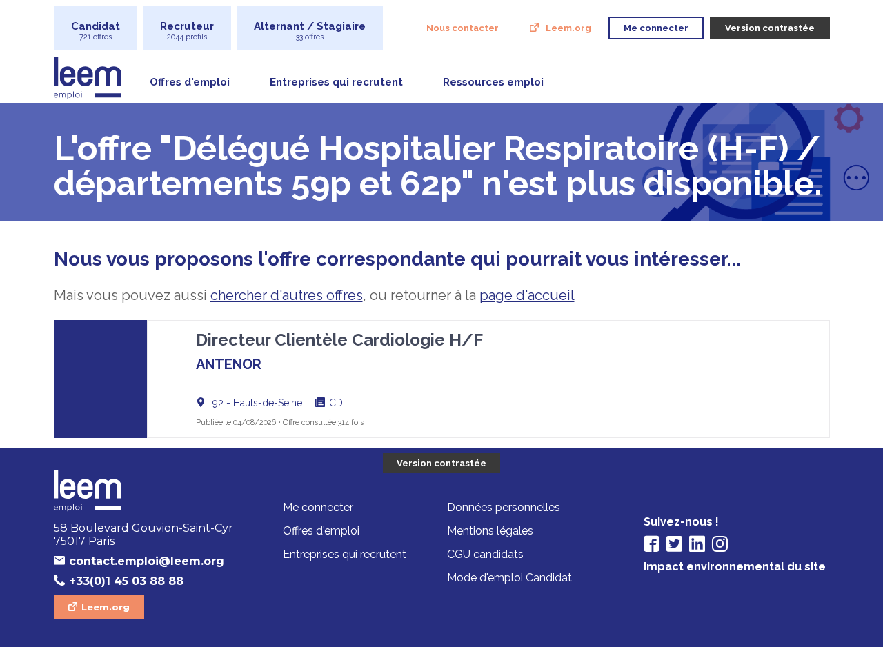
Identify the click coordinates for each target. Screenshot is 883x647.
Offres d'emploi (190, 82)
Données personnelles (503, 507)
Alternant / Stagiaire (310, 30)
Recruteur (187, 30)
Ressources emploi (493, 82)
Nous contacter (462, 28)
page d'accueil (527, 295)
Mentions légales (490, 530)
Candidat (95, 30)
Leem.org (568, 28)
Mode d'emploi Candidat (509, 577)
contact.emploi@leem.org (146, 561)
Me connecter (318, 507)
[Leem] (147, 492)
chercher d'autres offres (286, 295)
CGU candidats (485, 554)
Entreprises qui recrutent (336, 82)
